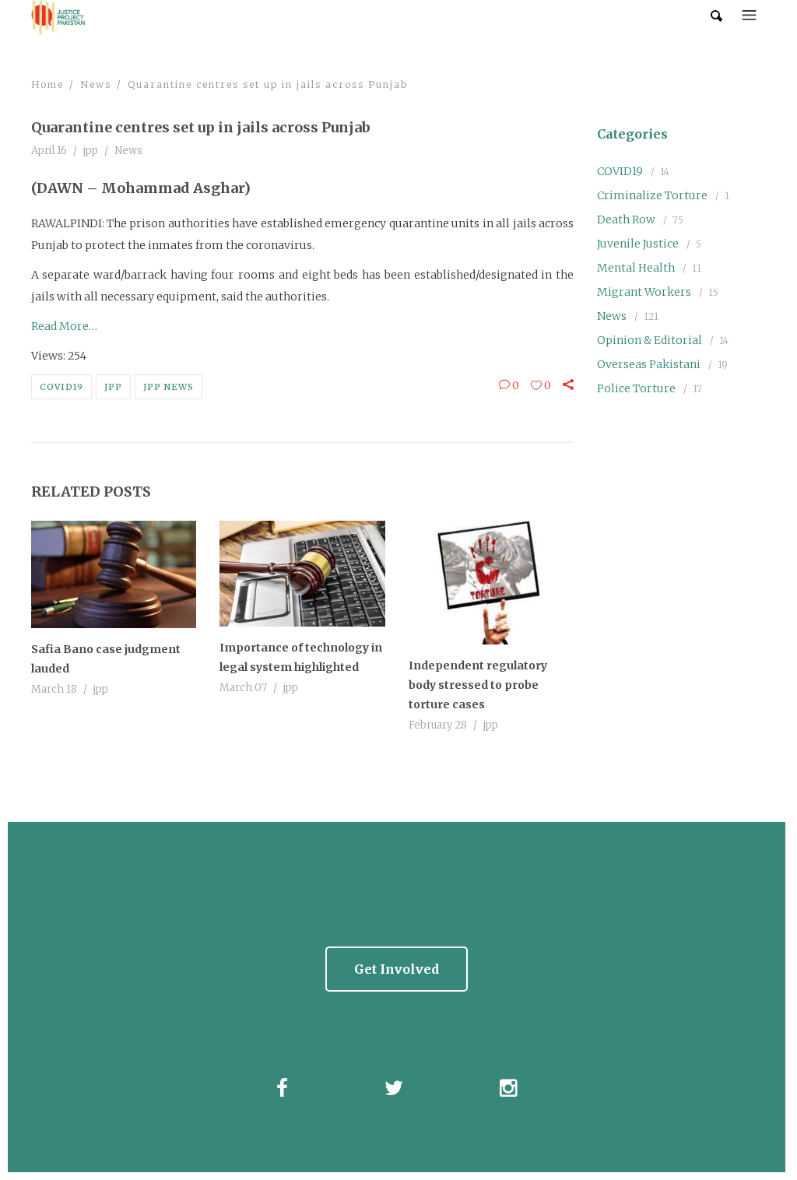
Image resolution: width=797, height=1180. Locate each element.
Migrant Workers (644, 292)
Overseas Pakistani (648, 364)
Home (47, 84)
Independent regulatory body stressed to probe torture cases (478, 684)
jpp (90, 150)
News (95, 84)
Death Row (626, 219)
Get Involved (396, 969)
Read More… (64, 326)
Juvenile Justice (638, 244)
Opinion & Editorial (649, 340)
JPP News (168, 386)
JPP (113, 386)
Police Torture (636, 388)
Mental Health (636, 268)
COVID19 (61, 386)
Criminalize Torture (652, 195)
